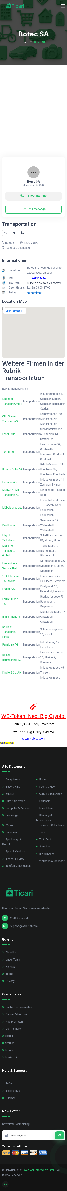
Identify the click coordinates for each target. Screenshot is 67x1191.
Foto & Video (46, 786)
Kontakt (10, 966)
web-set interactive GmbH (40, 1170)
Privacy (10, 981)
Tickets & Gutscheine (51, 825)
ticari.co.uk (11, 1057)
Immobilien (45, 808)
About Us (11, 952)
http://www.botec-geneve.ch (44, 282)
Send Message (36, 209)
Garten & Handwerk (50, 793)
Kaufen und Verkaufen (18, 1007)
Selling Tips (12, 1090)
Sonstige (44, 846)
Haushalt (44, 801)
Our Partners (13, 1028)
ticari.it (9, 1036)
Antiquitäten (12, 779)
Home (25, 42)
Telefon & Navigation (18, 865)
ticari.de (9, 1043)
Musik (9, 825)
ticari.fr (9, 1050)
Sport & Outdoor (15, 851)
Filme (42, 779)
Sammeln (11, 832)
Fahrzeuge (11, 815)
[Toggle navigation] (63, 6)
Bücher (9, 793)
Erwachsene (46, 853)
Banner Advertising (16, 1014)
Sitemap (10, 1098)
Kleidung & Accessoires (44, 818)
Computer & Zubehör (17, 808)
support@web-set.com (24, 926)
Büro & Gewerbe (15, 801)
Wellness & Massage (51, 861)
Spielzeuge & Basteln (12, 842)
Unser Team (12, 959)
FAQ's (9, 1083)
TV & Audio (45, 839)
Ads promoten (14, 1021)
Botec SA (33, 181)
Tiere (41, 832)
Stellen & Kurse (14, 858)
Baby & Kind (12, 786)
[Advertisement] (33, 100)
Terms (9, 973)
